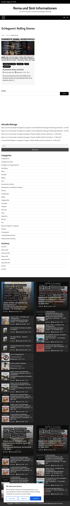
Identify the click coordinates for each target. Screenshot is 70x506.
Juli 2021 (3, 266)
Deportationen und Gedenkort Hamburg (11, 187)
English (3, 197)
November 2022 (5, 253)
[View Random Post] (64, 17)
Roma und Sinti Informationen (35, 8)
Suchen (3, 91)
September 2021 (5, 262)
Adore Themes (58, 503)
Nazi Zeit (3, 219)
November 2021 (5, 259)
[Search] (67, 17)
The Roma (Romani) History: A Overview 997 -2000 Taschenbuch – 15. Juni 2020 (56, 346)
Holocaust (4, 206)
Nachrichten (7, 66)
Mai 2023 (3, 246)
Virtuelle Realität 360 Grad (8, 235)
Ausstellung (4, 168)
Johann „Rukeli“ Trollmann (18, 363)
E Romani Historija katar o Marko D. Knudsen (20, 346)
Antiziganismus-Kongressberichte (10, 165)
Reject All (24, 498)
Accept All (35, 498)
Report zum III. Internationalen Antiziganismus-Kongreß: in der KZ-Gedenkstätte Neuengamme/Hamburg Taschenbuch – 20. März (35, 127)
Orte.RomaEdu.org (9, 72)
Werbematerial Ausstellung (8, 238)
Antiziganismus (5, 158)
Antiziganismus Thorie (9, 64)
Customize (12, 498)
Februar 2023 (4, 250)
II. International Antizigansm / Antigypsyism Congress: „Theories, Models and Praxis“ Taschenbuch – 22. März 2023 (30, 140)
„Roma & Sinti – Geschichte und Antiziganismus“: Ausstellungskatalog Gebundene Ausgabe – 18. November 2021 (15, 306)
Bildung (3, 178)
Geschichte (4, 203)
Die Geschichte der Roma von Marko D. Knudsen (20, 328)
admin (6, 311)
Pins (2, 222)
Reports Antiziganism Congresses (10, 226)
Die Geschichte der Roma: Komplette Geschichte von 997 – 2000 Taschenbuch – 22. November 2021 (55, 337)
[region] (24, 492)
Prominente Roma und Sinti (13, 70)
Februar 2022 (4, 256)
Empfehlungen (5, 194)
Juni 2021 (3, 269)
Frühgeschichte (5, 200)
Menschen (20, 64)
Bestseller (3, 174)
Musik (26, 64)
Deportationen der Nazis (7, 184)
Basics (3, 171)
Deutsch (3, 190)
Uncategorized (5, 232)
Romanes (3, 229)
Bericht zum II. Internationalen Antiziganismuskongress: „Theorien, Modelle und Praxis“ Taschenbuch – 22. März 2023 (31, 134)
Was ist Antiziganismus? (17, 354)
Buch (2, 181)
